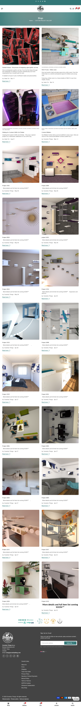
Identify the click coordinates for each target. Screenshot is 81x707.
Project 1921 (6, 185)
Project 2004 (45, 185)
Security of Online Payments (29, 676)
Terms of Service (26, 681)
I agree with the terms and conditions (53, 646)
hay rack (65, 128)
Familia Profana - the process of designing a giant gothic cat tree (20, 67)
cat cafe (4, 128)
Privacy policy (15, 699)
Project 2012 (6, 289)
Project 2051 (45, 394)
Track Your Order (26, 671)
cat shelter (60, 67)
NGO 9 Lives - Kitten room (49, 69)
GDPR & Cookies (26, 683)
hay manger (60, 128)
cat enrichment (45, 67)
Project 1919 (6, 394)
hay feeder (56, 128)
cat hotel (56, 67)
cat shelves (33, 128)
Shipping (23, 669)
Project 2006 (6, 446)
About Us (23, 664)
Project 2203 (6, 601)
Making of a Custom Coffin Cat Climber (13, 132)
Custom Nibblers (46, 132)
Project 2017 (45, 549)
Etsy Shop (24, 687)
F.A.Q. (23, 667)
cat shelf (24, 128)
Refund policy (6, 699)
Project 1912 (6, 342)
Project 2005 (45, 446)
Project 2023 (6, 237)
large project (7, 129)
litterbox (69, 128)
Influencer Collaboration (28, 685)
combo (46, 128)
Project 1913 (45, 289)
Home (31, 20)
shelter (64, 67)
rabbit (73, 128)
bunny (43, 128)
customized (50, 128)
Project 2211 (6, 549)
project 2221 (45, 237)
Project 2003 (6, 497)
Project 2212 (45, 601)
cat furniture (51, 67)
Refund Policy (25, 678)
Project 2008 (45, 342)
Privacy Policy (25, 674)
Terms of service (24, 699)
